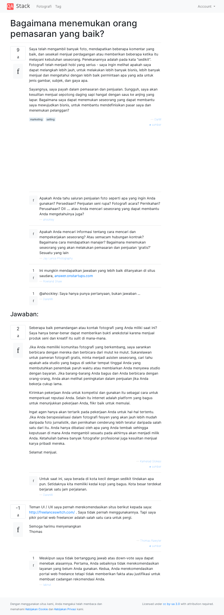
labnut (47, 584)
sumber (156, 124)
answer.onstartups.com (73, 276)
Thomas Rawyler (150, 540)
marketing (36, 119)
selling (50, 119)
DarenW (48, 299)
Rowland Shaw (52, 281)
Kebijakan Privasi (65, 609)
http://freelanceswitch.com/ (52, 512)
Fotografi (44, 6)
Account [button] (205, 6)
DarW (157, 119)
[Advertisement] (95, 157)
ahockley (48, 219)
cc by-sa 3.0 (171, 604)
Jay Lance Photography (58, 258)
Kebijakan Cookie (36, 609)
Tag (58, 6)
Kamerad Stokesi (150, 461)
